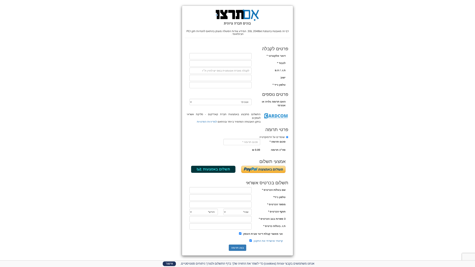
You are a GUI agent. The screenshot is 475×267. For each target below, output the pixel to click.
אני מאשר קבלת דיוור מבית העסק (263, 233)
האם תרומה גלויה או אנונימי (274, 103)
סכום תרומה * (278, 141)
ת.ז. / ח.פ (280, 70)
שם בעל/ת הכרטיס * (274, 189)
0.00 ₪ (256, 149)
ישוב (283, 77)
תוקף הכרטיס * (277, 211)
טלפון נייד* (279, 197)
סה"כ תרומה (278, 149)
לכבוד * (281, 63)
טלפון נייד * (279, 84)
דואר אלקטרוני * (276, 55)
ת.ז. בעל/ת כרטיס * (274, 226)
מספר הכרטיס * (276, 204)
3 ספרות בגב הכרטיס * (272, 218)
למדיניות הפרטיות (207, 121)
